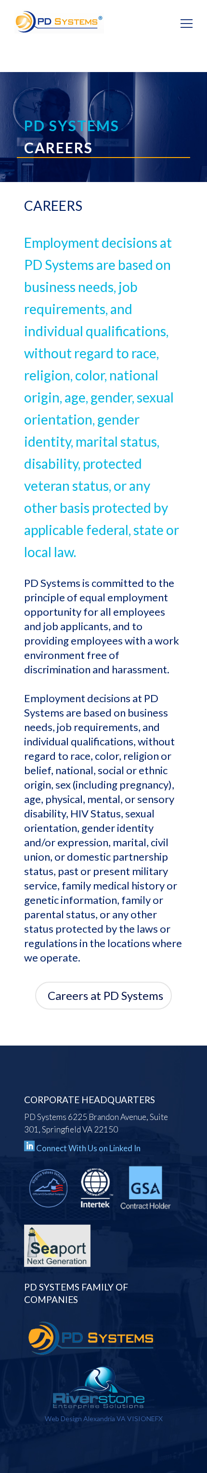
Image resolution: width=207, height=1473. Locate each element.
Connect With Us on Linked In (88, 1148)
